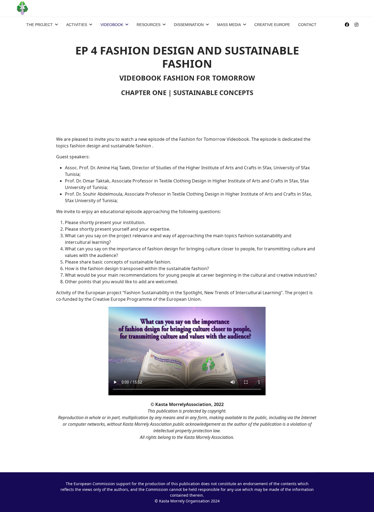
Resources (148, 24)
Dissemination (189, 24)
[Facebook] (347, 25)
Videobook (111, 24)
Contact (307, 24)
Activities (76, 24)
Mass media (229, 24)
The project (39, 24)
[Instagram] (356, 25)
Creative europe (272, 24)
